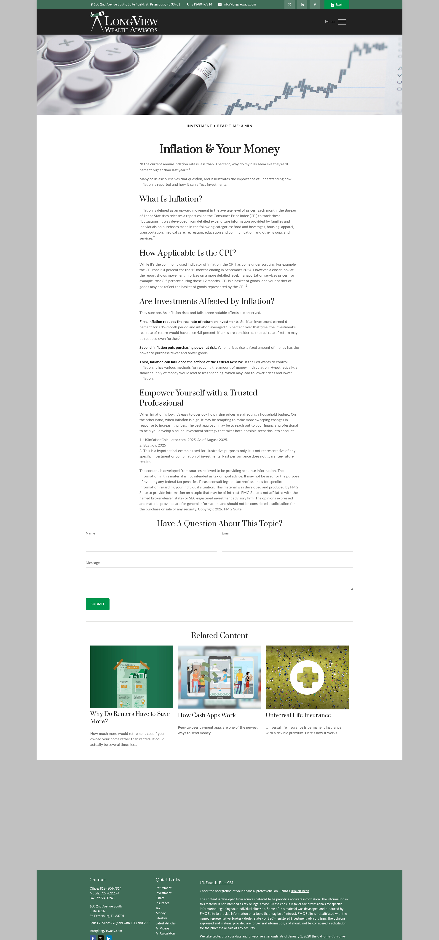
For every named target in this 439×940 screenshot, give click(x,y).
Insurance (162, 903)
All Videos (162, 928)
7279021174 (110, 893)
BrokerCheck (300, 891)
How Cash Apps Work (207, 715)
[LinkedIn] (302, 4)
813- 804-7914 (110, 888)
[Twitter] (289, 4)
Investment (163, 893)
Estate (160, 898)
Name (90, 533)
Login (339, 4)
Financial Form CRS (219, 883)
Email (226, 533)
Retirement (163, 888)
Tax (158, 908)
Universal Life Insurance (298, 715)
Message (93, 563)
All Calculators (166, 933)
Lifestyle (161, 918)
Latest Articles (166, 923)
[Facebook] (315, 4)
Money (161, 913)
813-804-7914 (202, 4)
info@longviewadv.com (240, 4)
